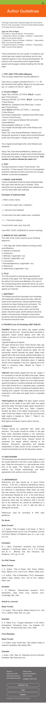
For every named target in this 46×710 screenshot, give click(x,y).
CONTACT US (23, 685)
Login (23, 690)
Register (23, 694)
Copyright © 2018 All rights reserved (21, 698)
